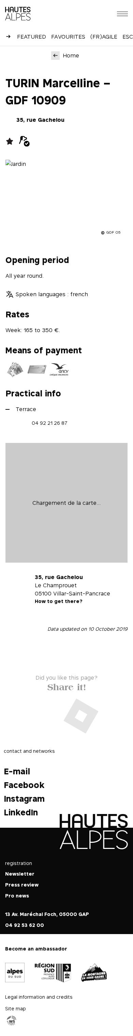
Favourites (68, 36)
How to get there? (59, 601)
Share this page (66, 686)
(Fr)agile (103, 36)
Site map (15, 1009)
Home (71, 55)
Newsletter (19, 874)
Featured (31, 36)
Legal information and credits (39, 997)
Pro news (17, 896)
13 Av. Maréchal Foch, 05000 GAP (47, 914)
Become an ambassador (36, 949)
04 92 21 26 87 (50, 423)
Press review (22, 885)
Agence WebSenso (11, 1021)
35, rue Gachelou (40, 119)
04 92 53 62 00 (24, 925)
